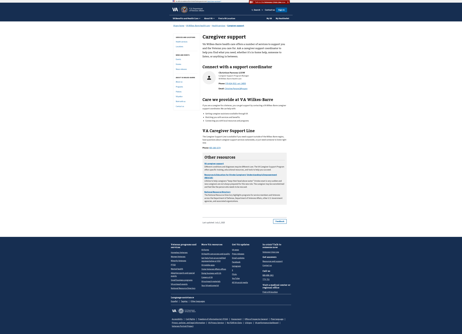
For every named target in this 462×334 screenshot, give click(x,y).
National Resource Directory (183, 288)
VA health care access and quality (215, 254)
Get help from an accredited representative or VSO (213, 259)
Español (174, 301)
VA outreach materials (210, 281)
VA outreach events (179, 284)
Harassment (236, 319)
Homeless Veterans (179, 252)
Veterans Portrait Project (182, 326)
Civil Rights (190, 319)
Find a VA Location (226, 18)
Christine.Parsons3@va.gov (236, 88)
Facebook (236, 262)
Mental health (177, 269)
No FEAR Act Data (234, 322)
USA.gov (248, 322)
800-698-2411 (268, 275)
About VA (208, 18)
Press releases (238, 254)
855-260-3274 (214, 147)
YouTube (236, 278)
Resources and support (273, 261)
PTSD (173, 264)
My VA (269, 18)
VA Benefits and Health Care (185, 18)
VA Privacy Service (216, 322)
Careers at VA (207, 277)
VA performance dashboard (267, 322)
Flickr (234, 274)
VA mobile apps (208, 265)
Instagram (236, 266)
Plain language (277, 319)
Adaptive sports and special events (183, 274)
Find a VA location (270, 292)
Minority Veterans (178, 260)
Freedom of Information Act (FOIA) (213, 319)
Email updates (238, 258)
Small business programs (181, 280)
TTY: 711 (266, 279)
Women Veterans (178, 256)
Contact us (270, 10)
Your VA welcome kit (210, 285)
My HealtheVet (282, 18)
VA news (235, 249)
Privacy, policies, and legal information (188, 322)
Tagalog (184, 301)
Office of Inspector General (256, 319)
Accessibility (177, 319)
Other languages (198, 301)
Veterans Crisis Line (271, 252)
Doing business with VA (211, 273)
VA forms (205, 249)
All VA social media (240, 282)
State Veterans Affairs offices (213, 269)
